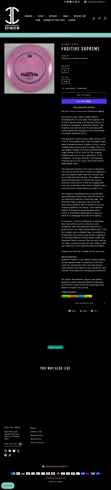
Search (72, 20)
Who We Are (80, 16)
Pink (66, 81)
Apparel (53, 16)
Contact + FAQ (36, 432)
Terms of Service (37, 442)
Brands (29, 16)
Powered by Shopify (55, 481)
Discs (41, 16)
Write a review (55, 347)
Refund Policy (36, 439)
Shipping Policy (37, 435)
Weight (66, 66)
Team (37, 20)
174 (65, 70)
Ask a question (84, 303)
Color (65, 77)
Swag (66, 16)
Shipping (65, 58)
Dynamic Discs (70, 44)
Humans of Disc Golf (54, 20)
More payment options (84, 107)
